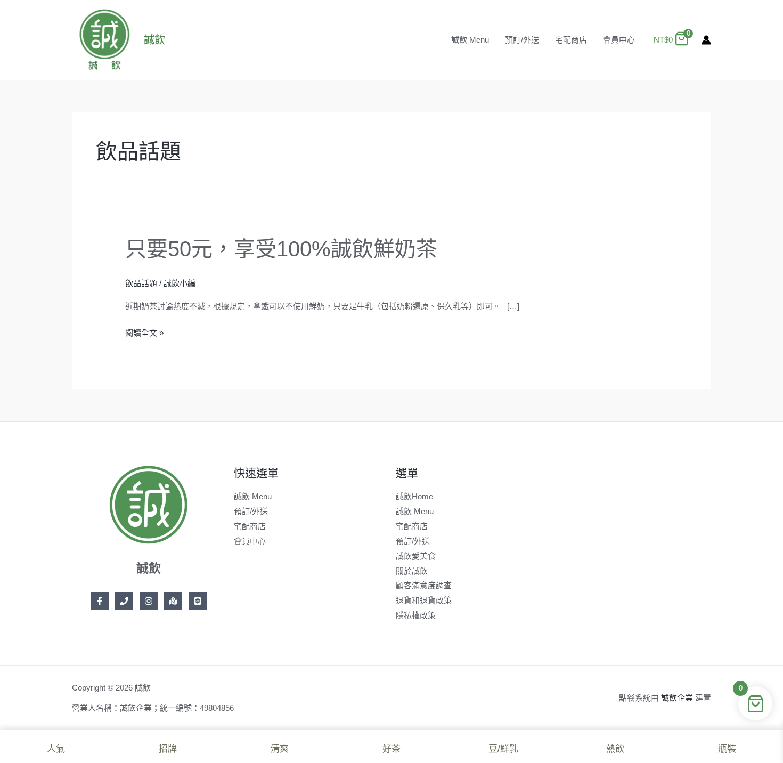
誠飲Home (414, 496)
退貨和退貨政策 (424, 600)
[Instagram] (149, 601)
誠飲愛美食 (416, 556)
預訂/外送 (522, 39)
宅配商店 (571, 39)
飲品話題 (141, 283)
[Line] (198, 601)
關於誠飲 (412, 570)
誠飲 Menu (470, 39)
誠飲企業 (677, 697)
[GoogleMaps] (173, 601)
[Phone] (124, 601)
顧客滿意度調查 (424, 585)
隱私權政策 (416, 615)
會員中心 (619, 39)
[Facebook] (100, 601)
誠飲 (154, 40)
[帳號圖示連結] (706, 40)
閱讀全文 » (144, 333)
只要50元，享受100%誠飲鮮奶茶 (281, 249)
